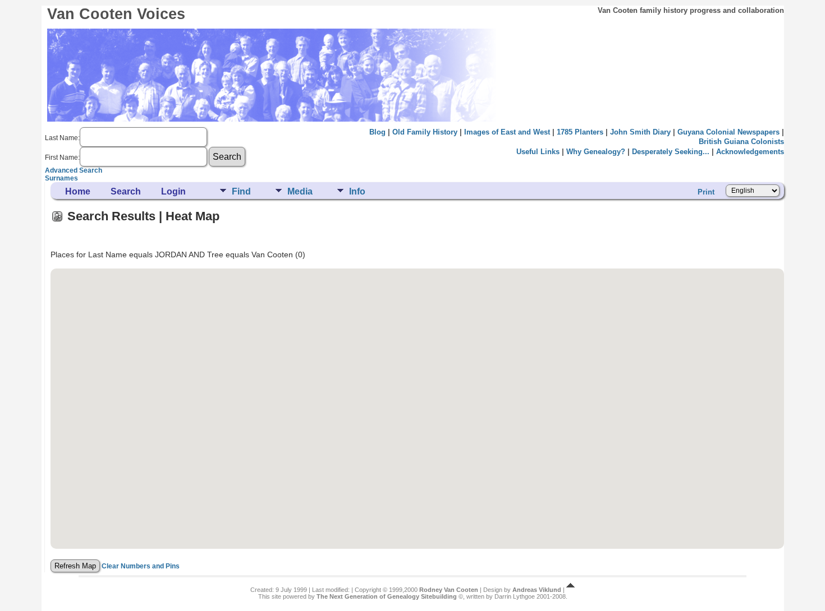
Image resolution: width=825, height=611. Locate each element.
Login (173, 191)
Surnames (61, 178)
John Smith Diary (640, 132)
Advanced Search (73, 170)
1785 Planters (580, 132)
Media (300, 191)
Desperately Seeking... (670, 151)
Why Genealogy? (595, 151)
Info (357, 191)
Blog (377, 132)
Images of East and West (507, 132)
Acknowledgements (750, 151)
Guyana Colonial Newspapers (728, 132)
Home (77, 191)
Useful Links (538, 151)
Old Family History (424, 132)
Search (126, 191)
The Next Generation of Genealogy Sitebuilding (387, 596)
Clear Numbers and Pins (141, 566)
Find (241, 191)
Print (706, 192)
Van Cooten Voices (116, 14)
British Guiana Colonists (741, 141)
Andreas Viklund (536, 589)
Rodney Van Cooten (448, 589)
